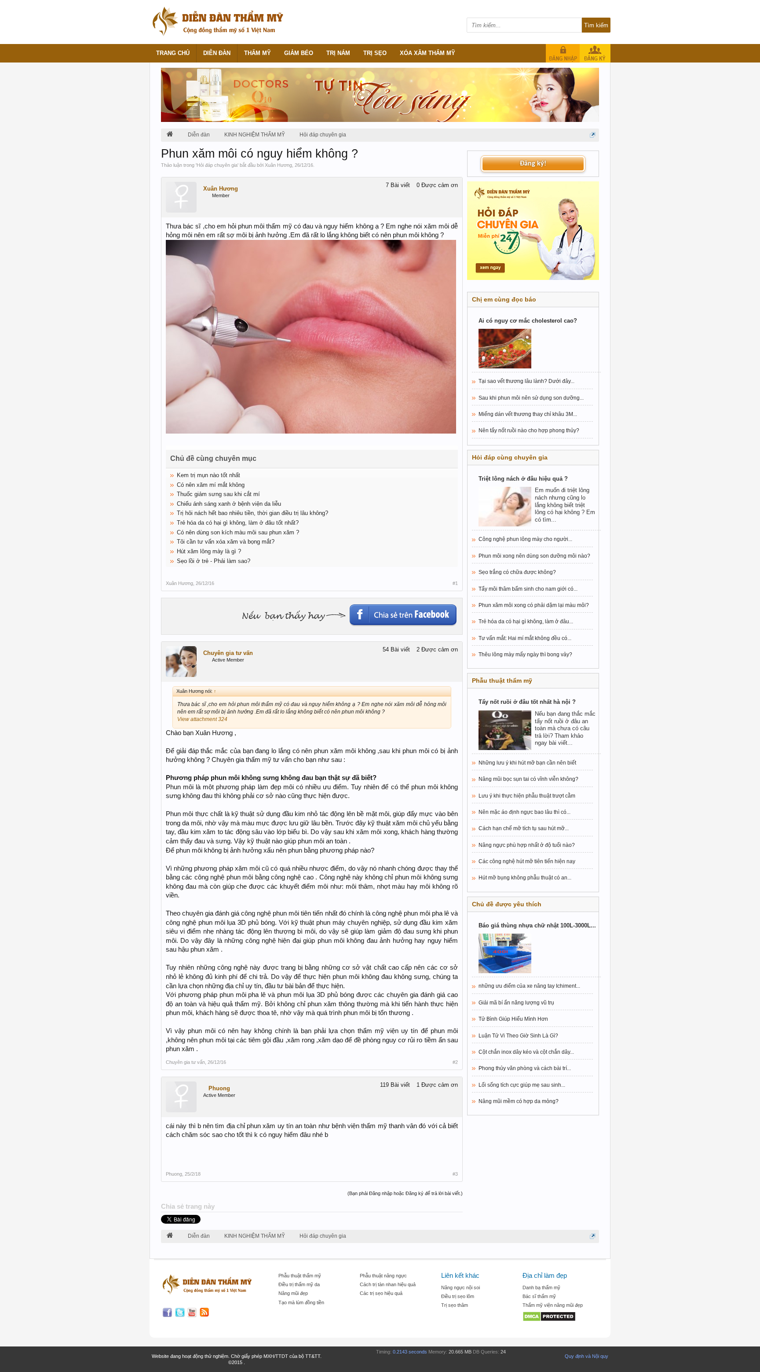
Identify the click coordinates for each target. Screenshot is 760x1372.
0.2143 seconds (410, 1351)
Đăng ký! (533, 163)
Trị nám (338, 53)
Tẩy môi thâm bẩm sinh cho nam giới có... (528, 589)
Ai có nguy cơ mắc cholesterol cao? (528, 320)
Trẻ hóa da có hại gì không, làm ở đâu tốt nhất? (238, 522)
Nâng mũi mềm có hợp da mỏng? (519, 1101)
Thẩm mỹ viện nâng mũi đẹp (552, 1305)
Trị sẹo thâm (454, 1305)
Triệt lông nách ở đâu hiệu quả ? (523, 478)
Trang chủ (173, 53)
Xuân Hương (278, 165)
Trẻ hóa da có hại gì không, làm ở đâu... (526, 621)
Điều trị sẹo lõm (457, 1296)
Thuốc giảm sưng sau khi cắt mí (218, 494)
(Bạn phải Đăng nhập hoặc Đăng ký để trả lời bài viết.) (405, 1193)
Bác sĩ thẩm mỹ (539, 1296)
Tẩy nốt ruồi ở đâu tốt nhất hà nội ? (527, 702)
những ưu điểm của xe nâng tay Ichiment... (529, 986)
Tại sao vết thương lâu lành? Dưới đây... (526, 381)
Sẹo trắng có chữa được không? (517, 572)
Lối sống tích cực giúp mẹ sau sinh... (522, 1085)
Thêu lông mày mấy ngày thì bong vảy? (525, 654)
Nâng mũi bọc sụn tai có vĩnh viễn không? (528, 779)
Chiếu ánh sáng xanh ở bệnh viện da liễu (229, 503)
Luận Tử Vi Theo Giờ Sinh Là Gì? (518, 1036)
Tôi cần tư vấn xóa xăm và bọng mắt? (225, 541)
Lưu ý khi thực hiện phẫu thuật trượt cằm (527, 796)
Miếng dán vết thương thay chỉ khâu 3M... (528, 414)
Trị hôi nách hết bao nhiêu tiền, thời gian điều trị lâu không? (252, 513)
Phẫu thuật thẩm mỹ (299, 1275)
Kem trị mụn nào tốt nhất (208, 475)
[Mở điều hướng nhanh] (593, 135)
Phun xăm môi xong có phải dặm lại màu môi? (534, 605)
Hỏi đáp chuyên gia (217, 165)
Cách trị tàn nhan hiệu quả (388, 1284)
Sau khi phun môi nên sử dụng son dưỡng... (531, 398)
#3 (455, 1174)
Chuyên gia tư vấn (228, 653)
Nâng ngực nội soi (460, 1287)
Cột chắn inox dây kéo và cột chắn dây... (526, 1052)
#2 (455, 1062)
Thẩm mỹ (257, 53)
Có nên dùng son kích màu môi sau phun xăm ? (238, 532)
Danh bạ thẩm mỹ (541, 1287)
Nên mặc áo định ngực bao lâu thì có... (524, 812)
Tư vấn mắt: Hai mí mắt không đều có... (525, 638)
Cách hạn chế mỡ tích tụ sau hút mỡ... (524, 828)
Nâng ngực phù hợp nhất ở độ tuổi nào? (527, 845)
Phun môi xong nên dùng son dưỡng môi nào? (534, 556)
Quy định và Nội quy (586, 1356)
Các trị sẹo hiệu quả (381, 1293)
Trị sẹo (375, 53)
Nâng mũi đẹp (293, 1293)
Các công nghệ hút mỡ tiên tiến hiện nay (527, 861)
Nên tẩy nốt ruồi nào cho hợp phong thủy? (529, 430)
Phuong (219, 1088)
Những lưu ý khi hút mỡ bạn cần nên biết (527, 763)
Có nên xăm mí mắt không (211, 485)
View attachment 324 (202, 719)
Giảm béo (298, 53)
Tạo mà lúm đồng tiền (301, 1302)
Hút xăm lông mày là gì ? (209, 551)
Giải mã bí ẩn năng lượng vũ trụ (516, 1003)
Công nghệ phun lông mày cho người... (525, 539)
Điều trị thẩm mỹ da (299, 1284)
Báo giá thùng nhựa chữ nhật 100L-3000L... (537, 925)
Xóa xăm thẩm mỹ (427, 53)
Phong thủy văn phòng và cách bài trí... (525, 1068)
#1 (455, 583)
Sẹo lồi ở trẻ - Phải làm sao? (213, 561)
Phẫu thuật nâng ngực (383, 1275)
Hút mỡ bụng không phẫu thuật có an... (525, 878)
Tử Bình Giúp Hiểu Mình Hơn (513, 1019)
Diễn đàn (216, 53)
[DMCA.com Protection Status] (558, 1317)
